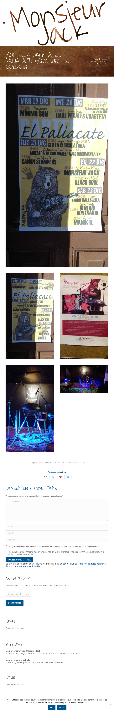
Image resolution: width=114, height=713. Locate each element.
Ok (51, 707)
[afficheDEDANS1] (84, 316)
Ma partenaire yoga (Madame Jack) (23, 651)
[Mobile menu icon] (109, 23)
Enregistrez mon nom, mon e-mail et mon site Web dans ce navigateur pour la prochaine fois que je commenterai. (53, 546)
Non (61, 707)
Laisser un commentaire (75, 463)
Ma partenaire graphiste (18, 660)
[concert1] (30, 408)
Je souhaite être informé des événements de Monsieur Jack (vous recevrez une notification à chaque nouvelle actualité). (55, 553)
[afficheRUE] (30, 316)
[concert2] (84, 379)
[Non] (110, 704)
